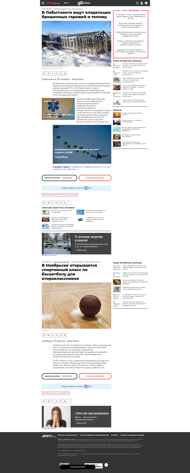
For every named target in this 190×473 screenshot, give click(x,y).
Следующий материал (77, 467)
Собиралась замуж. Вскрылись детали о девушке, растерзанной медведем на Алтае (133, 303)
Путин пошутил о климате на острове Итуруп (132, 121)
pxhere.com (46, 330)
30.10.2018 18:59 (47, 9)
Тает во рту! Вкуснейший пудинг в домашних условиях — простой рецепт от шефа (134, 87)
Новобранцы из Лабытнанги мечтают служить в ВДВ (77, 151)
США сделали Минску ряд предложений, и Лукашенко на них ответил (134, 143)
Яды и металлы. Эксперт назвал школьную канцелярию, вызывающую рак (133, 80)
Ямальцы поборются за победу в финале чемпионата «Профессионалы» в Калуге (130, 43)
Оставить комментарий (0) (95, 178)
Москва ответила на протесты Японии (132, 113)
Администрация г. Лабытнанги (52, 68)
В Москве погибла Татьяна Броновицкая (131, 135)
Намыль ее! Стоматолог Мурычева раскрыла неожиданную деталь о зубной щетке (134, 94)
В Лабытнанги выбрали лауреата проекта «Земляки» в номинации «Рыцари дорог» (62, 226)
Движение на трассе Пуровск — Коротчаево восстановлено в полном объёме (130, 52)
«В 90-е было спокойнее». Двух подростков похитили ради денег (134, 101)
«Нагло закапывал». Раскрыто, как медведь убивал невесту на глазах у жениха (134, 267)
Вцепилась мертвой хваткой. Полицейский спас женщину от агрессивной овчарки (131, 25)
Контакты (114, 435)
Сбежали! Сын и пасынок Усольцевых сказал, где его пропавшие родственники (135, 72)
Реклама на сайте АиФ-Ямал (68, 435)
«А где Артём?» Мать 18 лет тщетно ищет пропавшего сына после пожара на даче (134, 296)
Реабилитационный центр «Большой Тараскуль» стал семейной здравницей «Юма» (130, 34)
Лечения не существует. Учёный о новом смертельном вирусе (133, 288)
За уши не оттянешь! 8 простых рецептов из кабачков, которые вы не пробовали (135, 281)
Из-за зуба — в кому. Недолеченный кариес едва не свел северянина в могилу (130, 16)
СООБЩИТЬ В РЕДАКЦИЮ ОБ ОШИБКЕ (132, 435)
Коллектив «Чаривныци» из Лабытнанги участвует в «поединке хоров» (60, 219)
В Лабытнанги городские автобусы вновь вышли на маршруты (95, 219)
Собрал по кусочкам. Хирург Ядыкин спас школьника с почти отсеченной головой (135, 274)
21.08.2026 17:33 (47, 262)
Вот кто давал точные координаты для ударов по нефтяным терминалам (133, 129)
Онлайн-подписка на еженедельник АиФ (94, 435)
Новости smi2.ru (49, 255)
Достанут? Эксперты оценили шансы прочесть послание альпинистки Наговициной (135, 65)
